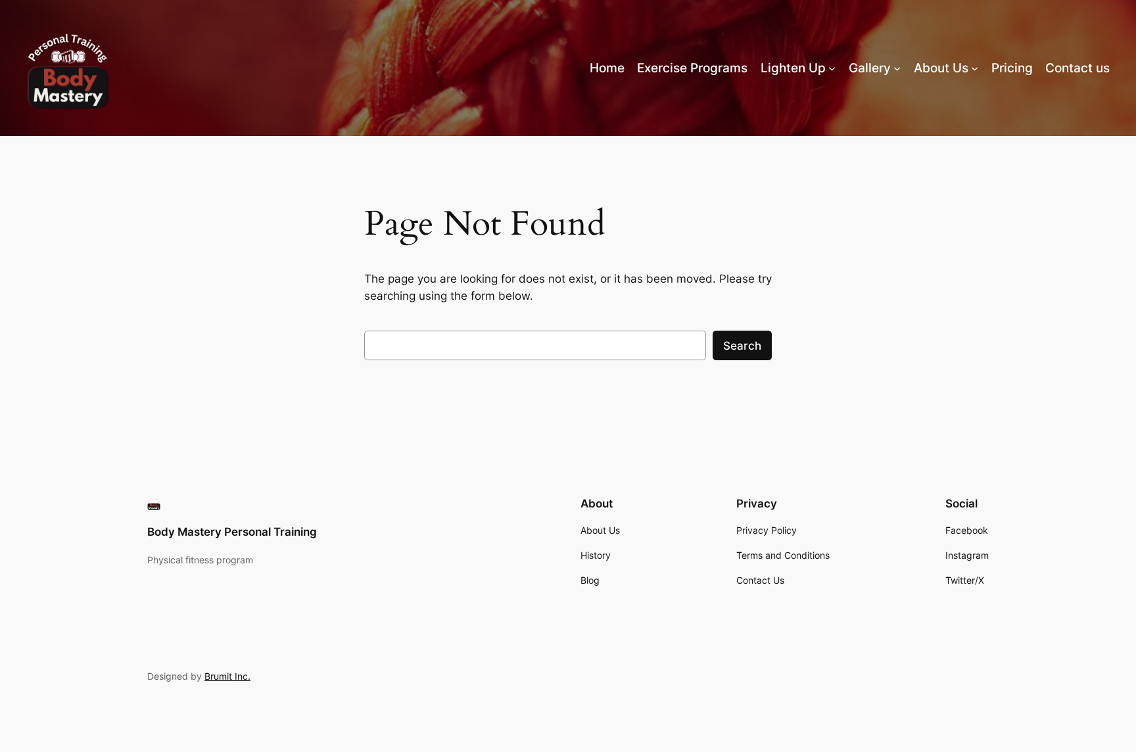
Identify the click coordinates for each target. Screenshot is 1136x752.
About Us (941, 68)
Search (742, 345)
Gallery (870, 68)
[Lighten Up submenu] (832, 68)
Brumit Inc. (227, 676)
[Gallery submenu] (897, 68)
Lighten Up (793, 68)
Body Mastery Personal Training (232, 531)
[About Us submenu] (974, 68)
